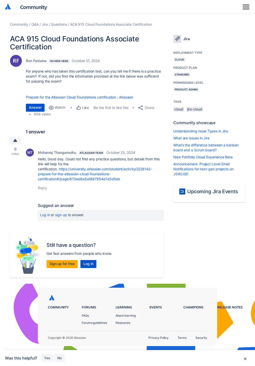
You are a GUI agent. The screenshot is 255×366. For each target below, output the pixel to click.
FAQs (85, 315)
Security (201, 338)
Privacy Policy (158, 338)
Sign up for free (62, 264)
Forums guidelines (94, 323)
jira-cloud (194, 109)
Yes (47, 358)
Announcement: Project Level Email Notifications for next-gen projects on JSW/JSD (203, 169)
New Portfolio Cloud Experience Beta (203, 157)
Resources (123, 323)
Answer (35, 107)
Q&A (35, 24)
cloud (178, 109)
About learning (126, 315)
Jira (45, 24)
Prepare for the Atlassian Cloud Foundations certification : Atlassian (79, 97)
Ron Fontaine (36, 61)
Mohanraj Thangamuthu (57, 152)
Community (33, 6)
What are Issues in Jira (191, 138)
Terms (182, 338)
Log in (45, 215)
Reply (42, 188)
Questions (59, 24)
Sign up (61, 215)
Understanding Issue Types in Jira (200, 131)
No (59, 358)
